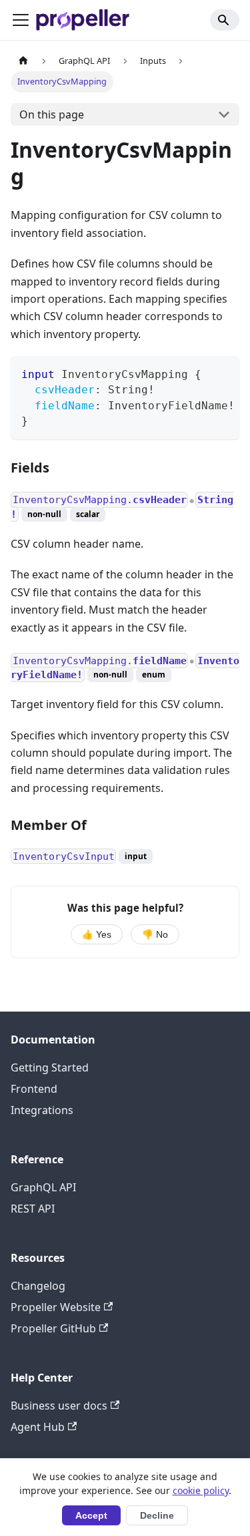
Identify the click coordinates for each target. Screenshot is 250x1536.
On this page (51, 114)
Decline (157, 1516)
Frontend (34, 1088)
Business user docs (59, 1405)
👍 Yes (96, 935)
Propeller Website (56, 1307)
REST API (33, 1208)
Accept (91, 1516)
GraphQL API (43, 1187)
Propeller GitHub (53, 1328)
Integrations (42, 1110)
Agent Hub (38, 1427)
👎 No (155, 935)
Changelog (38, 1285)
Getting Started (50, 1067)
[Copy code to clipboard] (223, 372)
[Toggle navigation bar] (21, 20)
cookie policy (201, 1490)
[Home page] (23, 61)
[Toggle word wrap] (198, 372)
